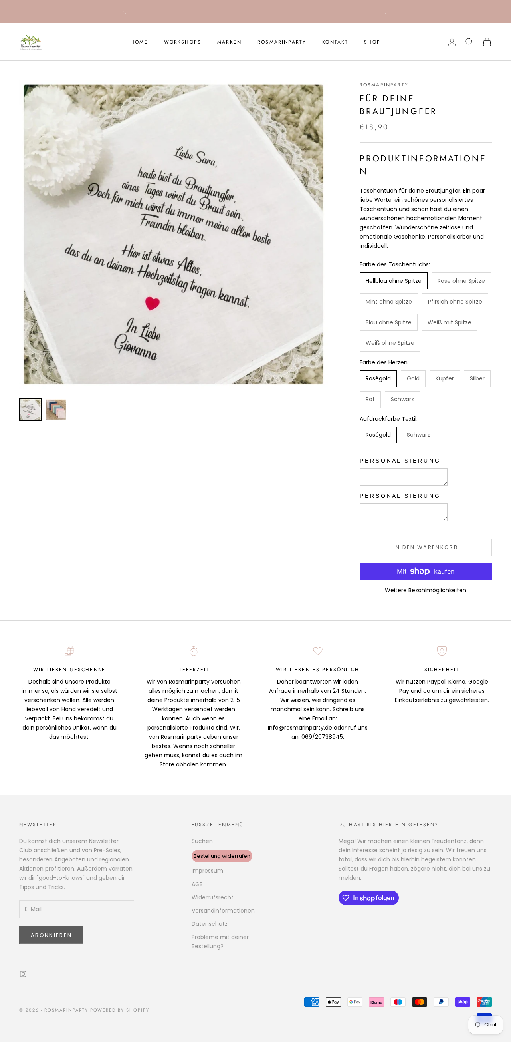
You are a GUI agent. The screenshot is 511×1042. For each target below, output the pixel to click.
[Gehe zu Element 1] (30, 409)
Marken (229, 42)
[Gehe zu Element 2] (56, 409)
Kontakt (335, 42)
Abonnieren (51, 935)
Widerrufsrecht (213, 897)
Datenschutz (210, 924)
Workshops (182, 42)
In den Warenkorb (426, 547)
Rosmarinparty (281, 42)
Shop (372, 42)
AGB (197, 884)
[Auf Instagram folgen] (23, 974)
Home (139, 42)
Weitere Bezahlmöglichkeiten (425, 590)
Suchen (202, 841)
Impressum (207, 871)
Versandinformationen (223, 911)
